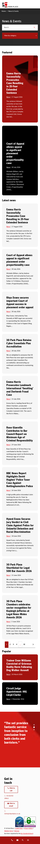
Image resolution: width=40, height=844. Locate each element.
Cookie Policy (19, 828)
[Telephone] (12, 840)
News (8, 97)
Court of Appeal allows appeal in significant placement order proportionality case (15, 153)
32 (24, 644)
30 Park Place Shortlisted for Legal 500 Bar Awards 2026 (19, 567)
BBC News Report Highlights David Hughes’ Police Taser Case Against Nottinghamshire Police (19, 479)
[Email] (17, 840)
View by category (10, 36)
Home (4, 11)
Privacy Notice (28, 828)
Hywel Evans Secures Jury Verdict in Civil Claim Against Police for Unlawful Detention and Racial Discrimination (20, 525)
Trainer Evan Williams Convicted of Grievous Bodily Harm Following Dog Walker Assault (19, 665)
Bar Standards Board (27, 833)
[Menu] (28, 840)
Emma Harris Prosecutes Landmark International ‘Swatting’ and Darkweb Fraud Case (19, 388)
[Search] (34, 27)
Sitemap (16, 831)
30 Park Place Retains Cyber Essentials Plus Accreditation (18, 343)
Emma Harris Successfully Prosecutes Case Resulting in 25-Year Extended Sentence (14, 83)
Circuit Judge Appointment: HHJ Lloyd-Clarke (16, 691)
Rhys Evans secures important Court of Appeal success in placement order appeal (19, 302)
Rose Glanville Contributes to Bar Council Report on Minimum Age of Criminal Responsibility (19, 433)
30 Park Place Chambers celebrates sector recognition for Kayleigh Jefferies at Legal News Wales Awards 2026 (18, 609)
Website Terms (8, 831)
